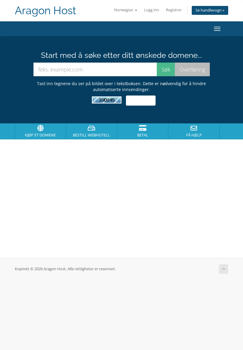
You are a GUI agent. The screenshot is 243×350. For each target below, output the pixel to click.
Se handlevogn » (210, 10)
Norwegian (124, 9)
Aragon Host (45, 10)
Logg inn (151, 9)
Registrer (174, 9)
